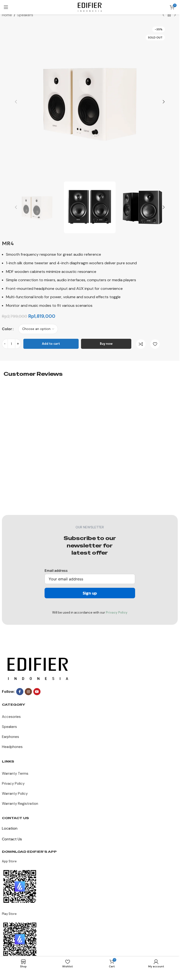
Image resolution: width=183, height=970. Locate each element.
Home (7, 14)
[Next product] (175, 15)
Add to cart (51, 344)
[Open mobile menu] (6, 7)
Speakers (25, 14)
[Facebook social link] (19, 691)
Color (7, 328)
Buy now (106, 344)
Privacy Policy (116, 612)
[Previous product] (163, 15)
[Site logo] (90, 6)
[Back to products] (169, 15)
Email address (56, 570)
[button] (16, 101)
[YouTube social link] (37, 691)
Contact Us (12, 839)
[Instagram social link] (28, 691)
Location (9, 828)
